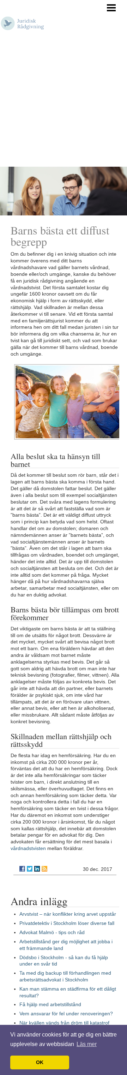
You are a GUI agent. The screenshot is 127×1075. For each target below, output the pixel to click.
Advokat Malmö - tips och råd (52, 932)
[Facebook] (22, 869)
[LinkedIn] (37, 869)
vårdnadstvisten (28, 848)
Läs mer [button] (87, 1044)
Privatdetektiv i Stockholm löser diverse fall (66, 923)
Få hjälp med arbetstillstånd (50, 1004)
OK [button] (39, 1062)
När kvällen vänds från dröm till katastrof (64, 1023)
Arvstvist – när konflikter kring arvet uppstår (67, 914)
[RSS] (44, 869)
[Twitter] (29, 869)
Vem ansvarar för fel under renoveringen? (66, 1013)
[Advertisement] (63, 99)
